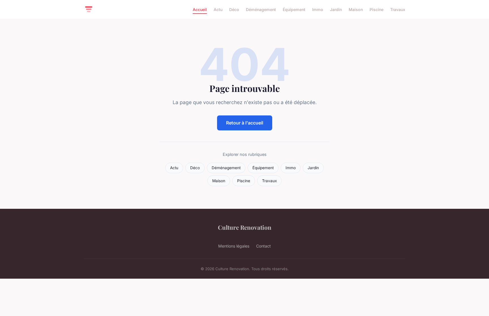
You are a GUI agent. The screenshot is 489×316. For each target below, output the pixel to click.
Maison (356, 9)
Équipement (294, 9)
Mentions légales (233, 246)
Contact (263, 246)
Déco (234, 9)
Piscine (376, 9)
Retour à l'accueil (244, 123)
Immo (317, 9)
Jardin (336, 9)
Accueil (200, 9)
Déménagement (261, 9)
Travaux (397, 9)
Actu (218, 9)
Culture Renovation (244, 227)
